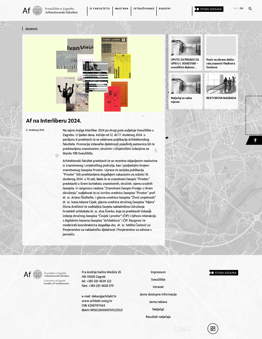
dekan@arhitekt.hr (104, 296)
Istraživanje (143, 8)
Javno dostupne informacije (158, 294)
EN (241, 8)
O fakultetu (100, 8)
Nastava (122, 8)
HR (235, 8)
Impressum (158, 272)
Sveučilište (158, 279)
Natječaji (158, 309)
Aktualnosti (31, 28)
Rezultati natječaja (158, 317)
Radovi (165, 8)
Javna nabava (158, 302)
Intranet (158, 287)
